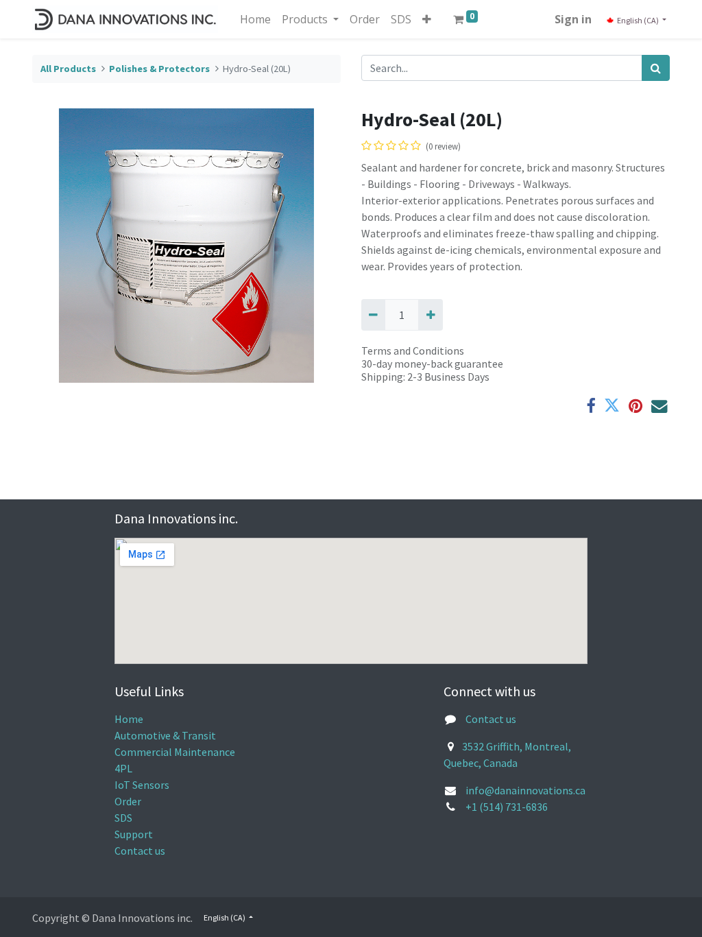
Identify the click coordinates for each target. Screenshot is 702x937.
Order (127, 801)
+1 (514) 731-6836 (506, 807)
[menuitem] (255, 19)
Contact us (139, 850)
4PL (123, 768)
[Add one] (430, 315)
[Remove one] (373, 315)
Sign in (573, 19)
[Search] (656, 68)
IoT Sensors (141, 785)
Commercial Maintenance (174, 752)
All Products (68, 68)
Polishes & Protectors (159, 68)
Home (128, 719)
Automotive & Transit (165, 735)
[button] (427, 19)
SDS (123, 818)
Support (133, 834)
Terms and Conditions (412, 350)
